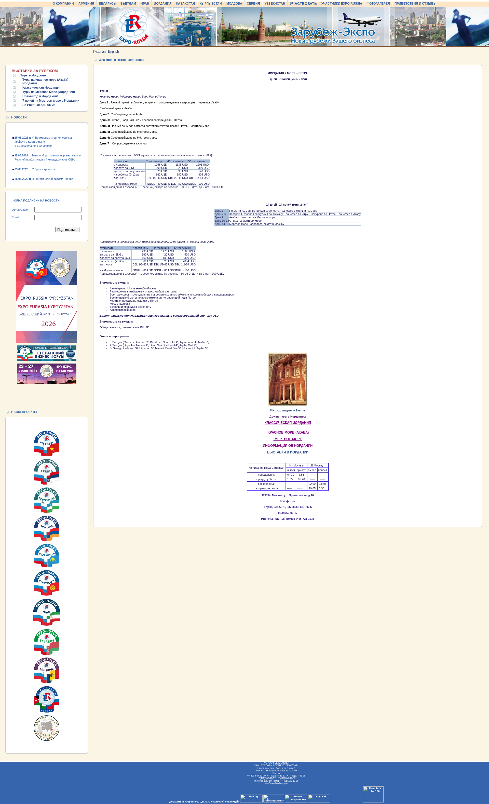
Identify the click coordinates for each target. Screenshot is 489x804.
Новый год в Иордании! (40, 96)
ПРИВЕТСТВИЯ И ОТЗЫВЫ (416, 3)
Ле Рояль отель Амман (39, 105)
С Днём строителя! (35, 161)
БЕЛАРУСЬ (107, 3)
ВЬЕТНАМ (128, 3)
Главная (99, 51)
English (113, 51)
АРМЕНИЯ (86, 3)
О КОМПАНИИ (63, 3)
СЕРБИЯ (253, 3)
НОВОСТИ (19, 117)
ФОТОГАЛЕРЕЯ (378, 3)
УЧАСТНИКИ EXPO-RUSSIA (341, 3)
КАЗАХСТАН (185, 3)
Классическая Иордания (41, 87)
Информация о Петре (287, 410)
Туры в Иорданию (33, 75)
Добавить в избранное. (184, 801)
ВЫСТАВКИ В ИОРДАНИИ (287, 452)
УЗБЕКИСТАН (275, 3)
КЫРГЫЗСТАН (211, 3)
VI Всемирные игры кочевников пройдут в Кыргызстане (44, 134)
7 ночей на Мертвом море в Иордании (50, 100)
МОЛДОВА (234, 3)
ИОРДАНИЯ (163, 3)
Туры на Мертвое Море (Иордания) (48, 92)
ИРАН (145, 3)
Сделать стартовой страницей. (219, 801)
